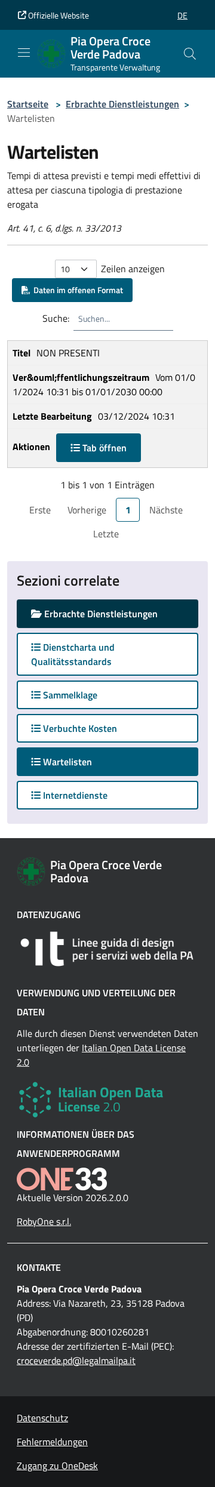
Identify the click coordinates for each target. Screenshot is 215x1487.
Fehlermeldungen (52, 1441)
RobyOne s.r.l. (44, 1221)
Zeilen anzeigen (133, 268)
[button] (182, 15)
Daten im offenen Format (76, 290)
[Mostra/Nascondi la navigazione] (24, 52)
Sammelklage (69, 695)
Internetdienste (74, 795)
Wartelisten (78, 761)
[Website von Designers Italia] (107, 949)
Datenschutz (42, 1418)
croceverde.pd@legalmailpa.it (76, 1360)
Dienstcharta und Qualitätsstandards (73, 654)
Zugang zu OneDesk (57, 1465)
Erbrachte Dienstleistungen (122, 104)
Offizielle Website (57, 15)
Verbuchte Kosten (79, 728)
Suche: (55, 318)
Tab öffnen (103, 448)
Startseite (27, 104)
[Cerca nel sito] (190, 54)
